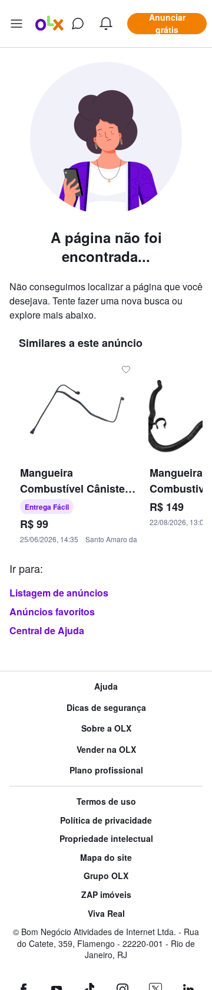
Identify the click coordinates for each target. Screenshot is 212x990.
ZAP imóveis (106, 894)
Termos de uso (106, 801)
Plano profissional (106, 770)
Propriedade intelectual (106, 838)
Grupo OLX (106, 875)
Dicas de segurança (106, 707)
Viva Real (106, 913)
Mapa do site (106, 857)
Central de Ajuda (46, 630)
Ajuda (106, 686)
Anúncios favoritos (52, 611)
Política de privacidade (106, 820)
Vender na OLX (106, 749)
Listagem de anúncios (58, 592)
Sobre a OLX (106, 728)
